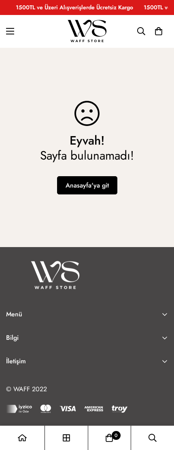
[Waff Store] (87, 31)
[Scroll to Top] (159, 407)
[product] (22, 438)
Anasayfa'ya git (87, 185)
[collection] (66, 438)
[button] (158, 31)
